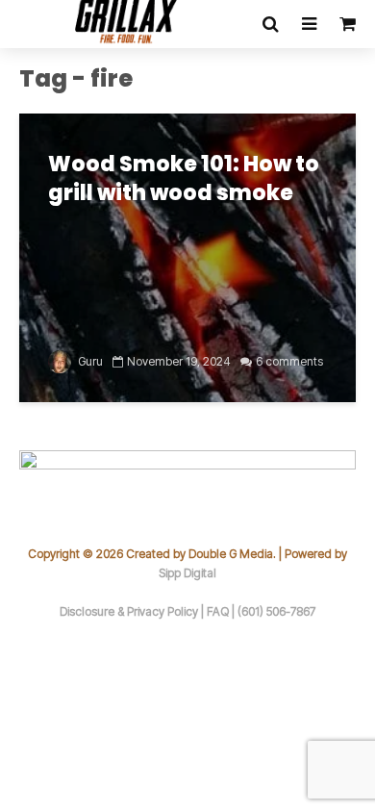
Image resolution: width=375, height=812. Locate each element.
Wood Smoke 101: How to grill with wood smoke (183, 179)
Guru (89, 361)
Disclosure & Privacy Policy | (133, 611)
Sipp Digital (187, 573)
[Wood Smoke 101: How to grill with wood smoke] (187, 256)
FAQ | (222, 611)
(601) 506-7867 (276, 611)
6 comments (289, 361)
